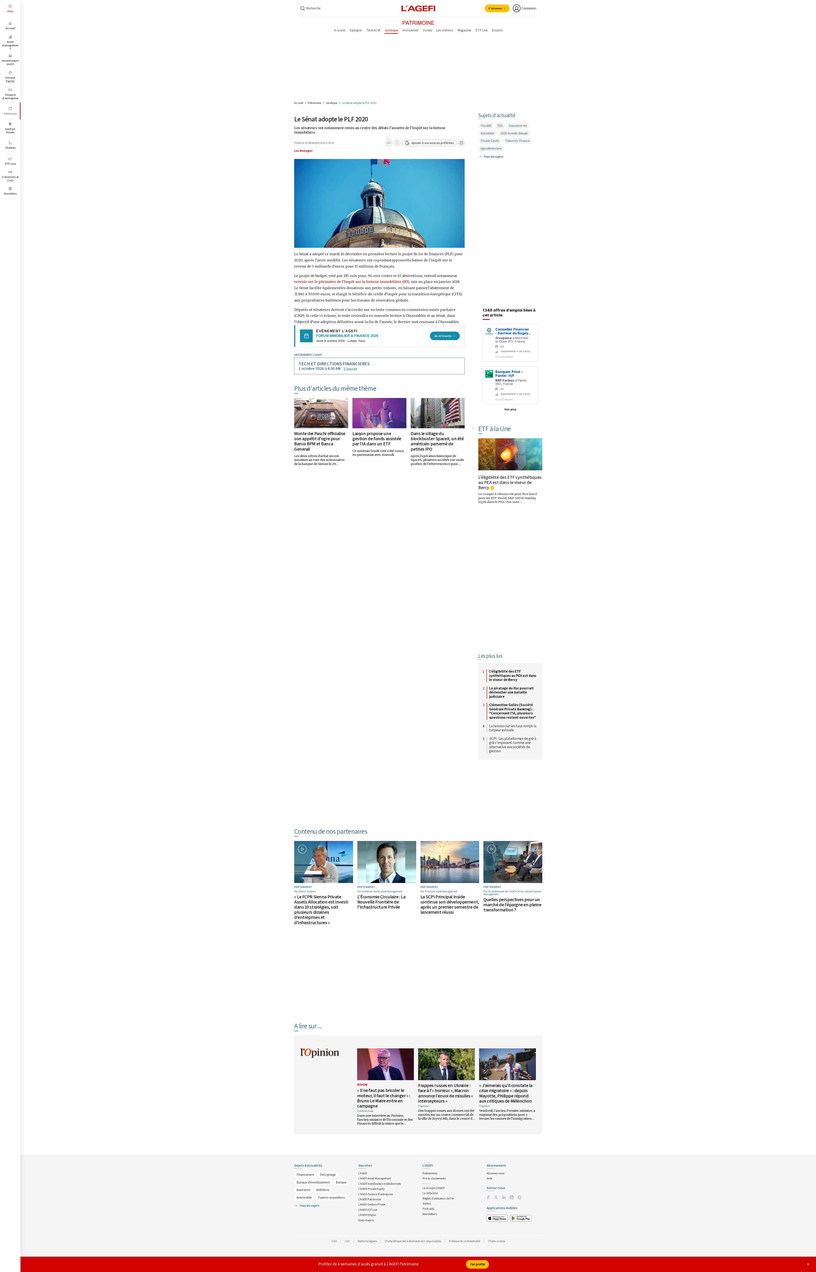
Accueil (298, 103)
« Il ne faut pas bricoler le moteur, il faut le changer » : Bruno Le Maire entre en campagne (383, 1098)
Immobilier (488, 133)
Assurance (303, 1190)
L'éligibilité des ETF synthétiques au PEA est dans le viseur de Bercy (510, 482)
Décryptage (328, 1175)
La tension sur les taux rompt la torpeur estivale (512, 728)
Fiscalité (486, 126)
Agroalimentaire (491, 148)
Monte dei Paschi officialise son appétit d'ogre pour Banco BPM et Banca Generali (319, 441)
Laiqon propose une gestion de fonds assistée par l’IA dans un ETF (376, 438)
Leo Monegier (303, 151)
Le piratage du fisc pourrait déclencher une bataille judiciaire (511, 692)
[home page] (418, 8)
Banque (341, 1182)
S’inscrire (350, 368)
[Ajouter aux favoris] (397, 143)
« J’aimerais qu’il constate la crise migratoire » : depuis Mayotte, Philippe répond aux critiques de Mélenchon (505, 1093)
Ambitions (322, 1190)
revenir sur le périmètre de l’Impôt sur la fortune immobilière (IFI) (351, 282)
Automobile (304, 1197)
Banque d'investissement (313, 1182)
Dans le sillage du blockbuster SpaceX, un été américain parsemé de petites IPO (437, 441)
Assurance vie (518, 126)
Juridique (331, 103)
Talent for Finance (517, 141)
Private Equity (490, 141)
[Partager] (389, 143)
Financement (305, 1175)
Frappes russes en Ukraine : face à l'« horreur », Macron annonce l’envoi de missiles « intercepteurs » (445, 1093)
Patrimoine (314, 103)
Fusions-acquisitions (331, 1197)
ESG (500, 126)
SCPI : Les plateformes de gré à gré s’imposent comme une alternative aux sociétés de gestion (512, 745)
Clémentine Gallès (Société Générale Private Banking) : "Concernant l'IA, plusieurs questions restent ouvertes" (512, 711)
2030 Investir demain (514, 133)
